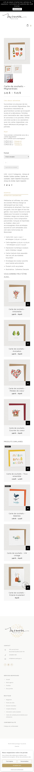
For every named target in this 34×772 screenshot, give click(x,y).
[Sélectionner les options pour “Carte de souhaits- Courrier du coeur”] (28, 423)
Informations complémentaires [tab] (12, 195)
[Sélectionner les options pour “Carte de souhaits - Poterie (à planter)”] (28, 587)
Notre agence (9, 682)
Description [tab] (7, 192)
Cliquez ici (18, 141)
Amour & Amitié (9, 181)
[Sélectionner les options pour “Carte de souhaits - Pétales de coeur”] (28, 383)
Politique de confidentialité (11, 726)
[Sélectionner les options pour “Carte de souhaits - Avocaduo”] (28, 344)
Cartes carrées (14, 176)
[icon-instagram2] (9, 665)
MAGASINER (17, 9)
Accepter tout (17, 765)
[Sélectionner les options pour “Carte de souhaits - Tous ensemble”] (28, 469)
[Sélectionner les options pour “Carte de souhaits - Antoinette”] (28, 304)
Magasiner (9, 699)
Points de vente (10, 702)
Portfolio (8, 685)
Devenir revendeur (11, 706)
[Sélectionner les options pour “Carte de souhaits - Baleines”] (28, 508)
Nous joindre (9, 688)
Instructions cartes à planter (13, 712)
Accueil (8, 679)
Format (6, 153)
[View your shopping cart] (28, 26)
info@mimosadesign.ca (15, 658)
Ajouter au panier (11, 167)
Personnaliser (25, 761)
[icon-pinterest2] (12, 665)
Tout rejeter (9, 761)
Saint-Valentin (16, 179)
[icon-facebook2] (5, 665)
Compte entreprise (11, 709)
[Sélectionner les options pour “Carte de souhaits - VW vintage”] (28, 548)
